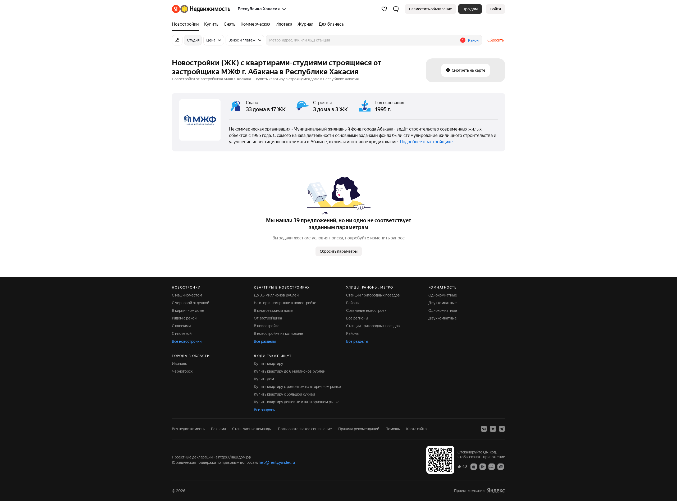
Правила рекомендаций (358, 429)
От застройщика (268, 318)
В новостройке (267, 326)
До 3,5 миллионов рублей (276, 295)
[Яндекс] (496, 490)
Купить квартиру (268, 363)
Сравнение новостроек (366, 310)
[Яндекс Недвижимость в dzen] (493, 429)
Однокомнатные (442, 295)
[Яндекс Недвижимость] (201, 9)
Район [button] (473, 40)
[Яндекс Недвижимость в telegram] (502, 429)
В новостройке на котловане (278, 333)
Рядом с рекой (184, 318)
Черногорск (182, 371)
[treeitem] (187, 24)
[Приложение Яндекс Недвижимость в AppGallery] (491, 466)
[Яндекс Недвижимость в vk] (484, 429)
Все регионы (357, 318)
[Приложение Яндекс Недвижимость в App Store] (473, 466)
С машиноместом (187, 295)
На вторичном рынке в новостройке (285, 303)
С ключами (181, 326)
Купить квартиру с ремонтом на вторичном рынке (297, 386)
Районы (352, 303)
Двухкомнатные (442, 303)
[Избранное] (384, 9)
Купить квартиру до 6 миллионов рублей (289, 371)
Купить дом (264, 379)
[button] (396, 9)
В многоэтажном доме (273, 310)
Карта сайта (416, 429)
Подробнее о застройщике (426, 141)
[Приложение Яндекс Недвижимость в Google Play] (482, 466)
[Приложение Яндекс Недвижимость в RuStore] (500, 466)
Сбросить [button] (495, 40)
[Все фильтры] (177, 40)
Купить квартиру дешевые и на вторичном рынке (297, 402)
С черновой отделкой (190, 303)
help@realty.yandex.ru (277, 462)
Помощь (393, 429)
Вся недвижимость (188, 429)
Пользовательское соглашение (305, 429)
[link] (495, 9)
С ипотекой (181, 333)
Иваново (179, 363)
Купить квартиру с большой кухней (284, 394)
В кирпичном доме (188, 310)
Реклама (218, 429)
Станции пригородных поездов (373, 295)
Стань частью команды (252, 429)
